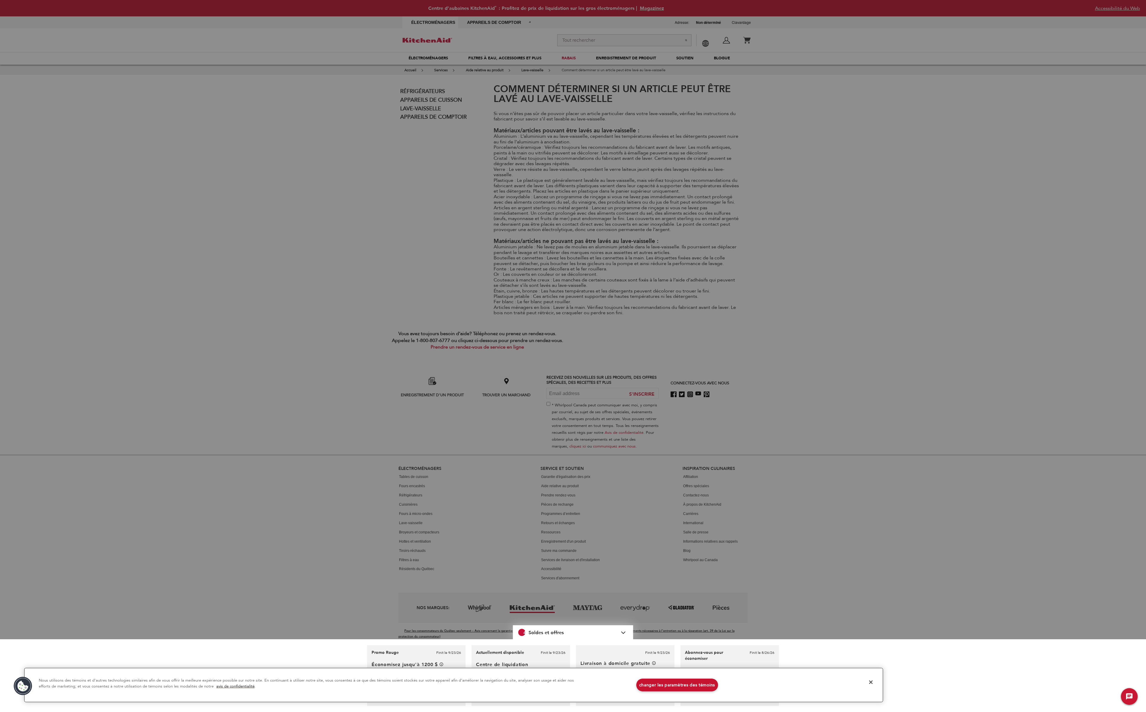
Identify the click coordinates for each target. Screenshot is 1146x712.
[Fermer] (870, 682)
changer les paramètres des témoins (677, 685)
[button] (573, 632)
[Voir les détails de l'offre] (441, 664)
